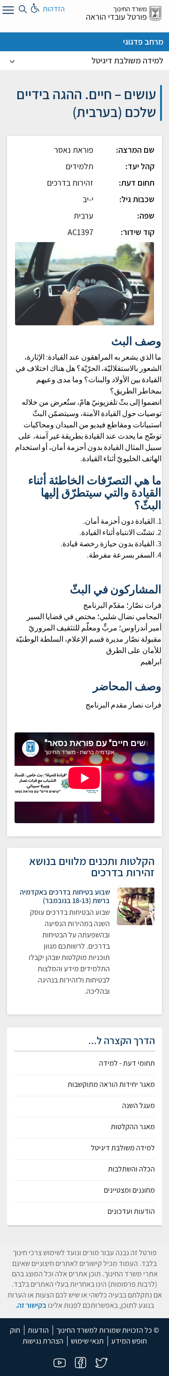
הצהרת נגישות (43, 1341)
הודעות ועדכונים (131, 1211)
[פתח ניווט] (7, 11)
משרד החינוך (130, 8)
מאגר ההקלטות (133, 1127)
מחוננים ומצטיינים (129, 1190)
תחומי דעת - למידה (127, 1063)
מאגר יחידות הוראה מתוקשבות (111, 1084)
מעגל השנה (138, 1105)
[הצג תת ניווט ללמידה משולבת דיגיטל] (12, 61)
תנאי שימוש (87, 1341)
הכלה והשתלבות (131, 1169)
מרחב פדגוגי (143, 41)
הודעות (38, 1330)
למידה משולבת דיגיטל (127, 60)
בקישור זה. (30, 1305)
